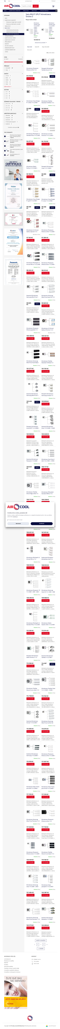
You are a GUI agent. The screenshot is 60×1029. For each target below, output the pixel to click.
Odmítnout (15, 516)
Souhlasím (41, 523)
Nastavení (18, 523)
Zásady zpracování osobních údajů (15, 520)
